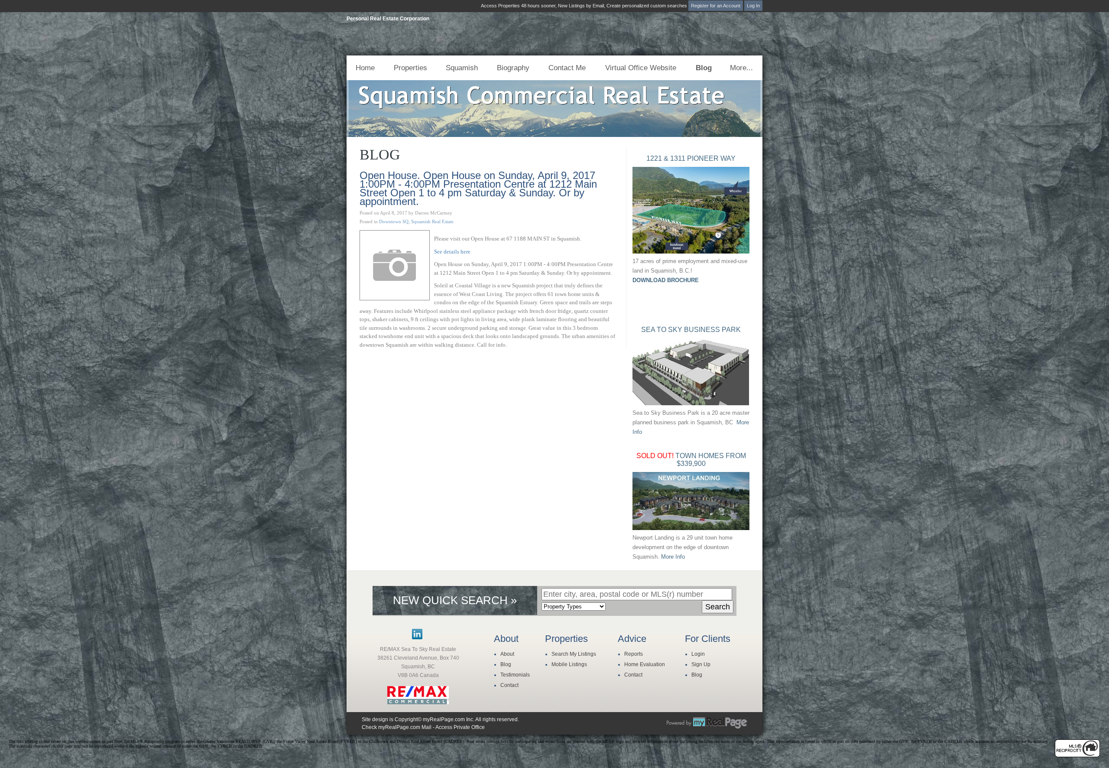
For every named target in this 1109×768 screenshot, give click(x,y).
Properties (410, 68)
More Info (673, 556)
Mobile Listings (569, 664)
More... (741, 68)
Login (698, 654)
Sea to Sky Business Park (691, 329)
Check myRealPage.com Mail (396, 727)
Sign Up (700, 664)
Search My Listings (573, 654)
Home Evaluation (644, 664)
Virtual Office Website (640, 68)
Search (717, 606)
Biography (513, 68)
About (507, 654)
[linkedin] (417, 638)
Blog (704, 68)
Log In (753, 5)
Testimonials (515, 675)
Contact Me (567, 68)
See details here (452, 251)
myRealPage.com (707, 723)
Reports (633, 654)
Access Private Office (460, 727)
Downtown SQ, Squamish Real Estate (416, 221)
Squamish (462, 68)
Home (365, 68)
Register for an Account (715, 5)
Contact (509, 685)
